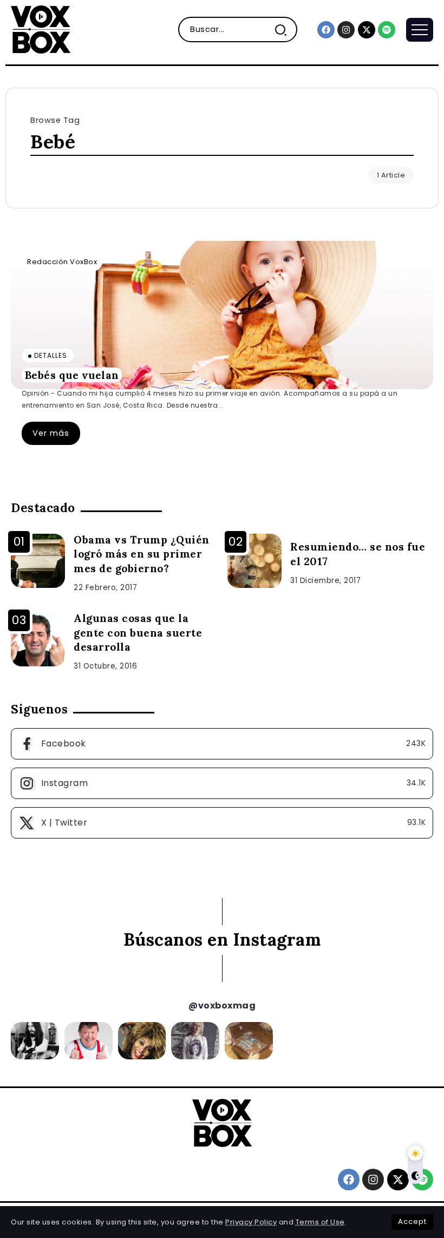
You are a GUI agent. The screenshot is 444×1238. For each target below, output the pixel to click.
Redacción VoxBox (62, 261)
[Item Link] (222, 315)
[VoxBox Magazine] (40, 29)
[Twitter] (222, 823)
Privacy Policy (251, 1222)
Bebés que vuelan (72, 374)
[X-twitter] (366, 29)
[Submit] (285, 29)
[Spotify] (386, 29)
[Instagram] (346, 29)
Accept (412, 1221)
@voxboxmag (222, 1005)
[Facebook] (326, 29)
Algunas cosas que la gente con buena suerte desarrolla (138, 633)
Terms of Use (320, 1222)
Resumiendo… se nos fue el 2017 (357, 554)
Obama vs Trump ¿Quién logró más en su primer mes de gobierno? (142, 554)
